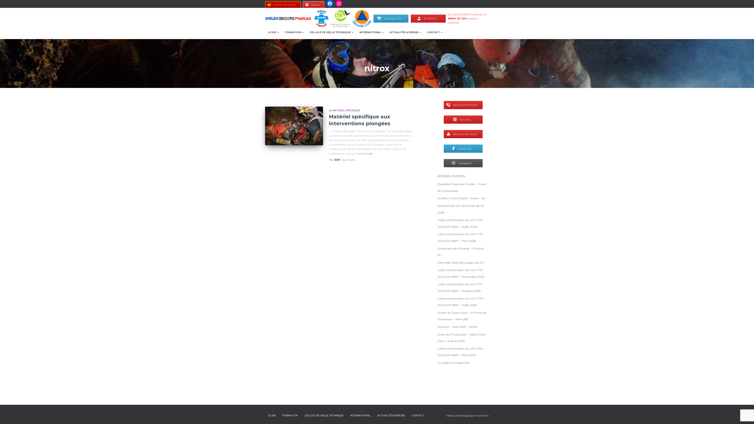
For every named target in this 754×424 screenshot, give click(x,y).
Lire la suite (365, 153)
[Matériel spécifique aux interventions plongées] (294, 126)
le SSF (272, 32)
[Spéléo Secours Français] (288, 18)
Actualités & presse (404, 32)
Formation (293, 32)
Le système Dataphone (453, 363)
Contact (433, 32)
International (370, 32)
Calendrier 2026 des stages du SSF (461, 262)
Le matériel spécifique (344, 110)
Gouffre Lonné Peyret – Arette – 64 (461, 198)
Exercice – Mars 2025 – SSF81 (457, 327)
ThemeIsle (482, 415)
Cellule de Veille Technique (330, 32)
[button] (278, 32)
